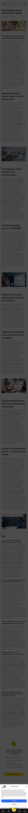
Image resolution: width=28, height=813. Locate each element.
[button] (26, 786)
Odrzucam (14, 804)
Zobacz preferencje (14, 808)
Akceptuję (14, 801)
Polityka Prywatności (18, 811)
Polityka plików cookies (9, 811)
